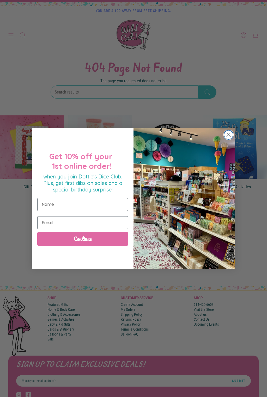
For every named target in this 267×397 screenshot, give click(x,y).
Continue (83, 239)
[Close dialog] (228, 134)
